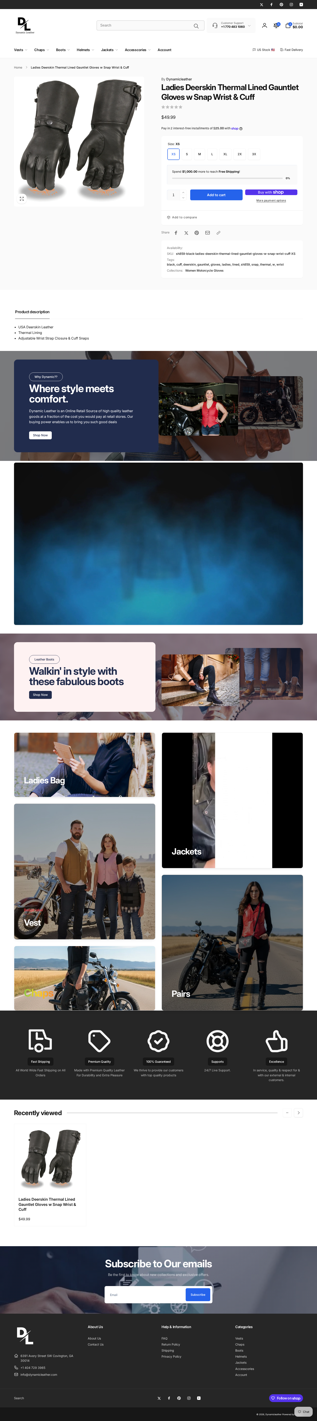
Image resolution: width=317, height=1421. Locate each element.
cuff (179, 264)
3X (254, 154)
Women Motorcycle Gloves (204, 270)
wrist (280, 264)
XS (173, 154)
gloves (215, 264)
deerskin (189, 264)
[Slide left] (287, 1112)
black (171, 264)
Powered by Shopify (292, 1414)
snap (255, 264)
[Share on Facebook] (176, 233)
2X (240, 154)
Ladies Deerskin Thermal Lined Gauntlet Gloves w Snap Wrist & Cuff (47, 1204)
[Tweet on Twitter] (186, 233)
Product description (32, 312)
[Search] (196, 26)
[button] (294, 25)
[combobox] (150, 25)
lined (235, 264)
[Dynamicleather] (25, 1345)
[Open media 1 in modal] (79, 142)
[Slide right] (298, 1112)
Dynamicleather (176, 79)
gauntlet (203, 264)
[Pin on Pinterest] (197, 233)
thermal (265, 264)
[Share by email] (207, 232)
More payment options (271, 200)
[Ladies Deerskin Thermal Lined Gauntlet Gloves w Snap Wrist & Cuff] (50, 1183)
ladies (226, 264)
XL (225, 154)
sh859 (245, 264)
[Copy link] (218, 233)
